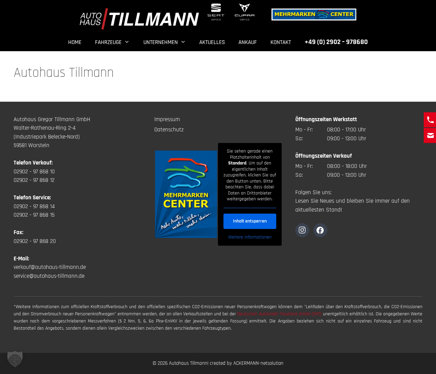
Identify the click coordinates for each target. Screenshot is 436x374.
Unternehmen (160, 42)
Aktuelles (212, 42)
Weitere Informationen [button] (249, 237)
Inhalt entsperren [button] (250, 221)
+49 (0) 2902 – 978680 (336, 42)
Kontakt (280, 42)
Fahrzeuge (108, 42)
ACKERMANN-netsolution (258, 363)
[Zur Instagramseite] (302, 230)
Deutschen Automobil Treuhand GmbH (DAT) (280, 314)
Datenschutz (169, 129)
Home (74, 42)
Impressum (167, 119)
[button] (15, 359)
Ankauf (247, 42)
